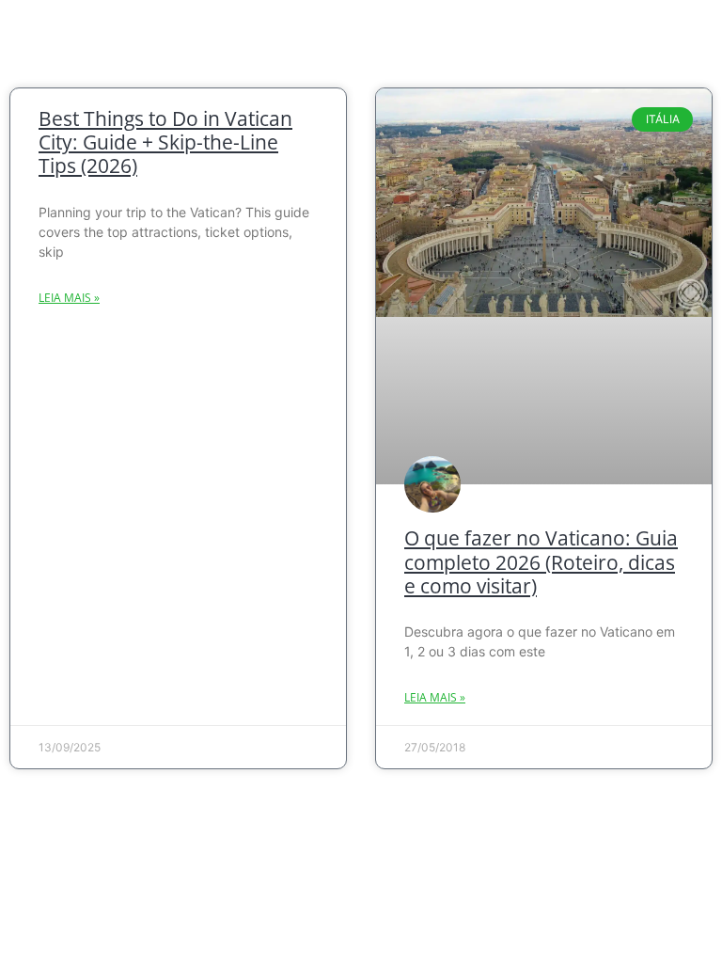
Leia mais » (69, 298)
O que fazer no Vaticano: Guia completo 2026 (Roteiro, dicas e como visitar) (541, 561)
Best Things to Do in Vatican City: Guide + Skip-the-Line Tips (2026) (165, 142)
